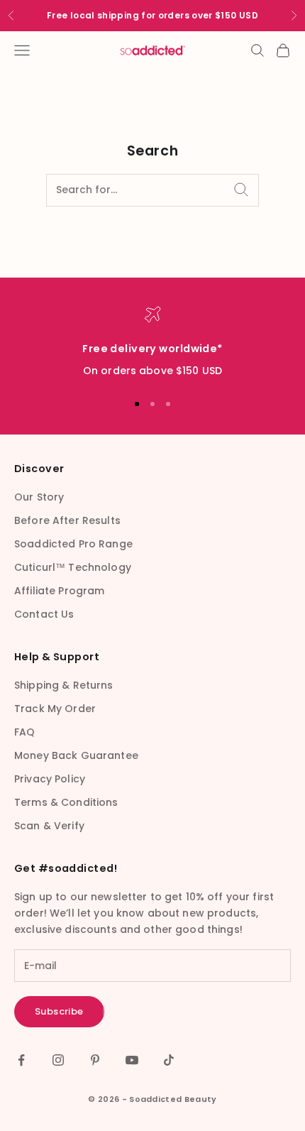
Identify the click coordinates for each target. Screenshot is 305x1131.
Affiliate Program (59, 591)
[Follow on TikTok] (169, 1060)
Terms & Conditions (66, 802)
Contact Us (44, 614)
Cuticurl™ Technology (72, 567)
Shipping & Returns (63, 685)
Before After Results (67, 520)
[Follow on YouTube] (132, 1060)
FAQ (24, 732)
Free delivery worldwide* (152, 349)
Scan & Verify (49, 826)
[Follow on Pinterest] (95, 1060)
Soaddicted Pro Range (73, 544)
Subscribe (59, 1011)
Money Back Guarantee (76, 755)
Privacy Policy (49, 779)
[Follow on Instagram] (58, 1060)
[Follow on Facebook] (21, 1060)
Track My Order (55, 708)
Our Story (39, 497)
